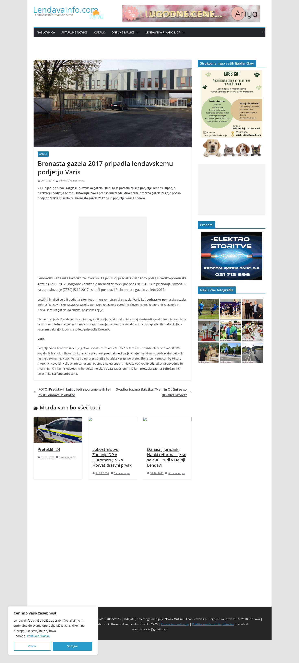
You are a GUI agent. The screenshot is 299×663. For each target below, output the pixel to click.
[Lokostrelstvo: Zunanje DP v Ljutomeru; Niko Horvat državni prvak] (112, 420)
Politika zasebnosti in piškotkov (213, 624)
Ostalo (99, 32)
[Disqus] (113, 536)
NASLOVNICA (46, 32)
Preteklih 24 (49, 449)
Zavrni (32, 646)
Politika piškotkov (38, 636)
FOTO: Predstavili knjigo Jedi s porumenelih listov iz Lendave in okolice (74, 392)
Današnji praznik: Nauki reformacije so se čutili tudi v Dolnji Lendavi (166, 457)
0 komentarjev (76, 180)
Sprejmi (72, 646)
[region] (53, 630)
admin (62, 180)
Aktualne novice (74, 32)
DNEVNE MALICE (123, 32)
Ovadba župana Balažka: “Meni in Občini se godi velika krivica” (151, 392)
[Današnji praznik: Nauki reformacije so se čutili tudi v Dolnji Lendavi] (167, 420)
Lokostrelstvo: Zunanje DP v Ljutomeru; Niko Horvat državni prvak (112, 457)
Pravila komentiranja (175, 624)
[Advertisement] (113, 245)
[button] (136, 32)
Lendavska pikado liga (162, 32)
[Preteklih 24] (58, 420)
